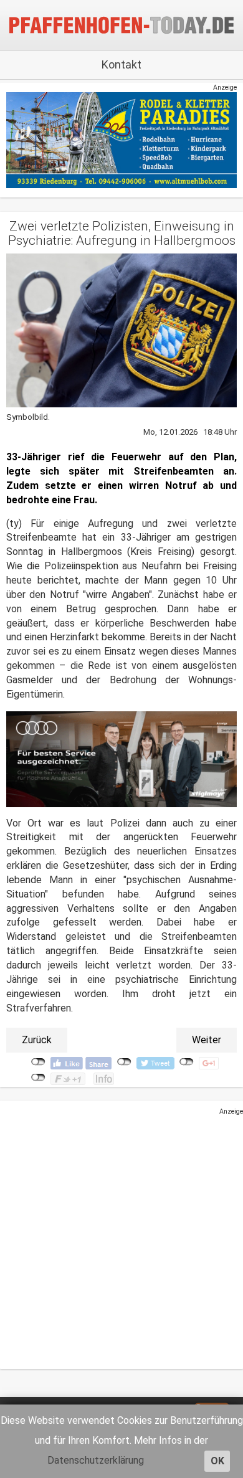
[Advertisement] (121, 1238)
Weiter (206, 1040)
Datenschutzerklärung (95, 1460)
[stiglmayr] (121, 758)
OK (217, 1461)
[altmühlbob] (121, 140)
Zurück (37, 1040)
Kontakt (121, 64)
